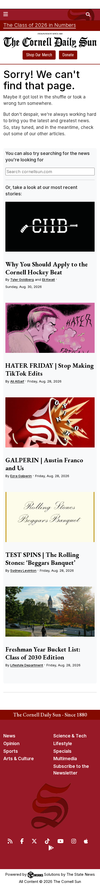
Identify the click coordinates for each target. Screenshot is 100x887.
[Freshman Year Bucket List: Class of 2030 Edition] (50, 612)
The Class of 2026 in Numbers (39, 25)
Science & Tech (69, 735)
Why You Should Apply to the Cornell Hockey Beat (46, 268)
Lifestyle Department (26, 665)
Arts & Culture (18, 758)
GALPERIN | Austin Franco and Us (44, 464)
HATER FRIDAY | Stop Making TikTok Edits (49, 369)
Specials (62, 751)
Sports (10, 751)
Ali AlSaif (17, 381)
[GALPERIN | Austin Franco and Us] (50, 422)
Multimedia (65, 758)
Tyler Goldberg (22, 279)
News (9, 735)
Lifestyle (62, 743)
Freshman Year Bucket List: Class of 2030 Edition (42, 653)
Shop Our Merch (39, 54)
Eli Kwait (48, 279)
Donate (68, 54)
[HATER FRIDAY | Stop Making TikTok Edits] (50, 328)
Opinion (11, 743)
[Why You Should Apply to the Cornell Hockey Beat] (50, 227)
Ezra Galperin (21, 476)
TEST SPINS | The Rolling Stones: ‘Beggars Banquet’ (42, 559)
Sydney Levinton (23, 570)
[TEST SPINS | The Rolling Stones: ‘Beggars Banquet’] (50, 517)
